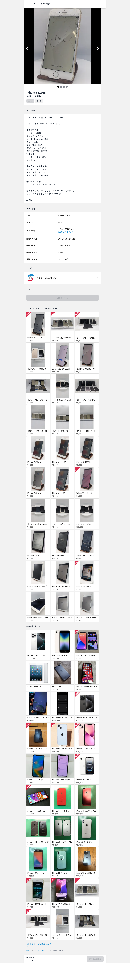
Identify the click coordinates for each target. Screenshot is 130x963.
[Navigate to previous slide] (26, 48)
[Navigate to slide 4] (67, 87)
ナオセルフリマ (40, 950)
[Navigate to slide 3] (64, 87)
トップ (28, 950)
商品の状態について (66, 232)
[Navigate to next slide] (98, 48)
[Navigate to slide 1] (58, 87)
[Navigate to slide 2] (61, 87)
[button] (28, 4)
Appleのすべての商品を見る (38, 943)
